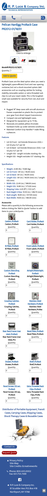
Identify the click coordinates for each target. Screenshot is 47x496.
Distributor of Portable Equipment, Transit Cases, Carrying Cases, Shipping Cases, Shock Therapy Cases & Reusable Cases (23, 412)
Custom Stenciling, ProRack (12, 272)
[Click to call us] (13, 17)
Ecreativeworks (29, 466)
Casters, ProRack (11, 221)
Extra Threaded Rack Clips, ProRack (35, 388)
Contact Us (9, 447)
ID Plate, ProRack (12, 246)
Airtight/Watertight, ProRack (35, 272)
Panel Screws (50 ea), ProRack (11, 388)
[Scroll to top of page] (44, 490)
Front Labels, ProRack (35, 246)
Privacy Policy (16, 461)
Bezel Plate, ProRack (35, 331)
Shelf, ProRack (35, 361)
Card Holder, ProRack (35, 221)
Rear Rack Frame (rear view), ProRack (12, 333)
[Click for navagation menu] (4, 17)
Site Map (14, 463)
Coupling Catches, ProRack (11, 302)
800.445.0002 (24, 471)
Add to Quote (9, 76)
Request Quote (9, 452)
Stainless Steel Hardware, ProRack (35, 302)
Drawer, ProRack (11, 361)
